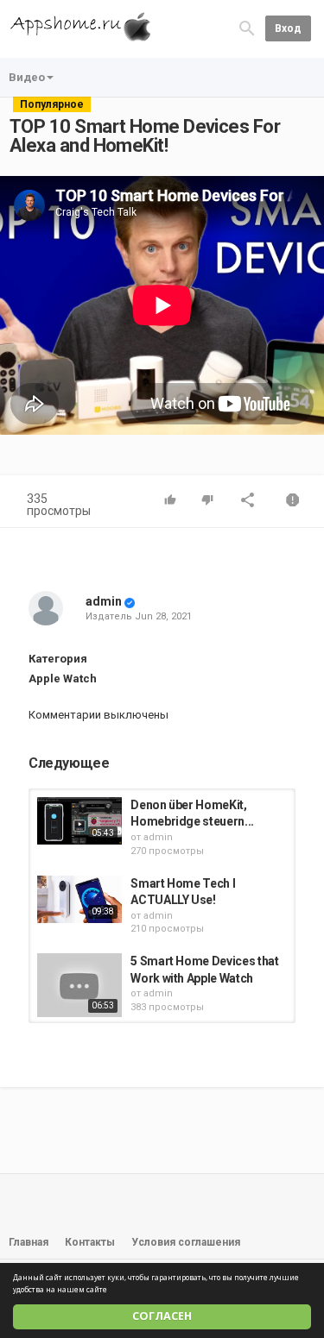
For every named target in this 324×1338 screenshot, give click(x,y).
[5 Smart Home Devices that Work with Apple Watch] (79, 985)
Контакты (90, 1242)
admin (104, 601)
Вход (288, 28)
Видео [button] (27, 77)
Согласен (162, 1316)
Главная (28, 1242)
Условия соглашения (185, 1242)
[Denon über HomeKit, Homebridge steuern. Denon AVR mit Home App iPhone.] (79, 821)
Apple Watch (63, 678)
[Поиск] (247, 28)
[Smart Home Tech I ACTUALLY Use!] (79, 899)
